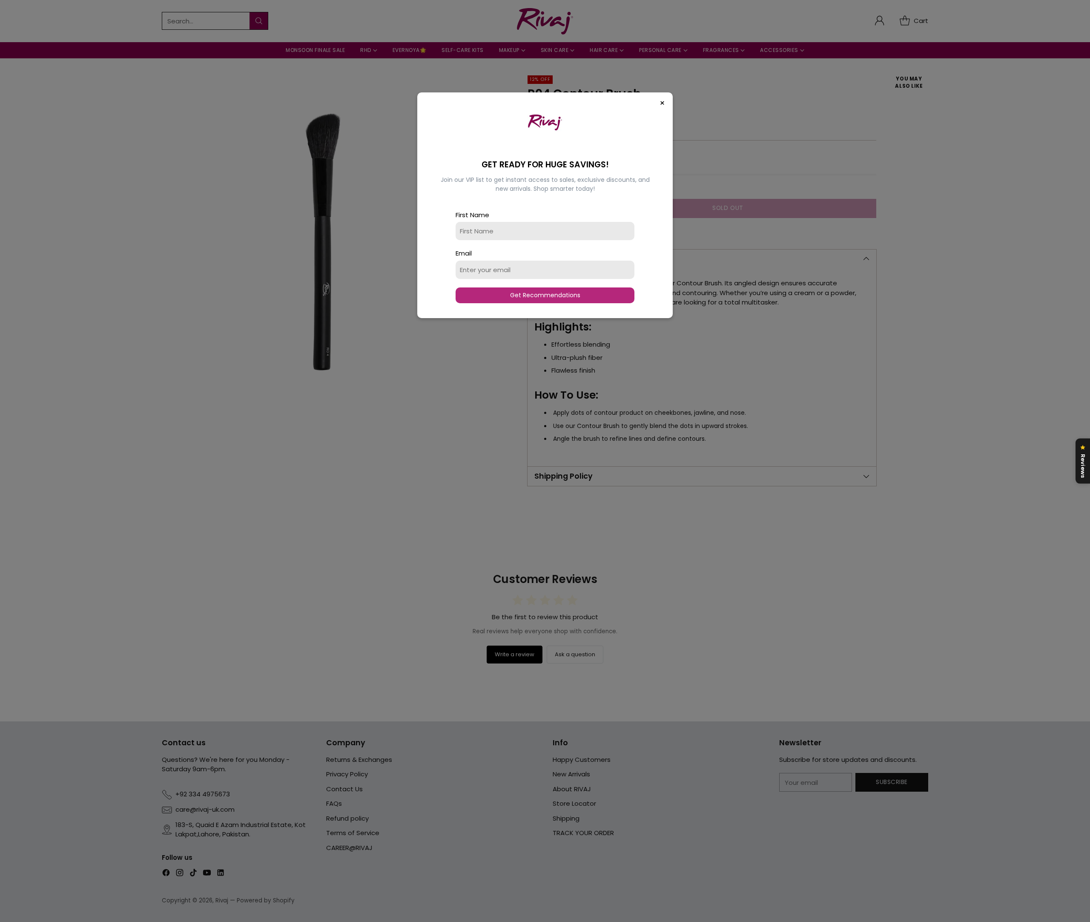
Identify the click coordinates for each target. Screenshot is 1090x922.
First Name (472, 214)
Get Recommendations (545, 295)
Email (464, 253)
